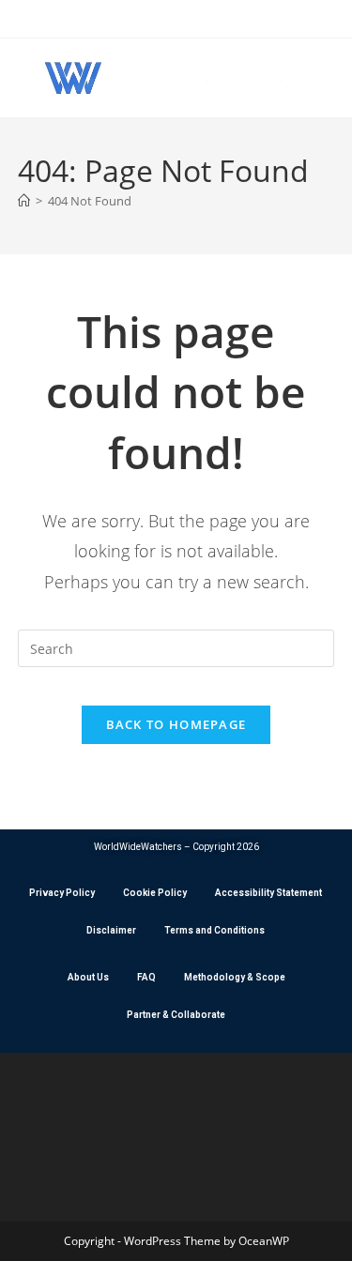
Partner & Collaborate (176, 1015)
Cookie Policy (155, 893)
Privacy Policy (62, 893)
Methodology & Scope (234, 977)
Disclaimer (111, 930)
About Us (88, 977)
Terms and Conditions (214, 930)
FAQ (146, 977)
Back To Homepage (176, 724)
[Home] (24, 200)
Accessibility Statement (268, 893)
